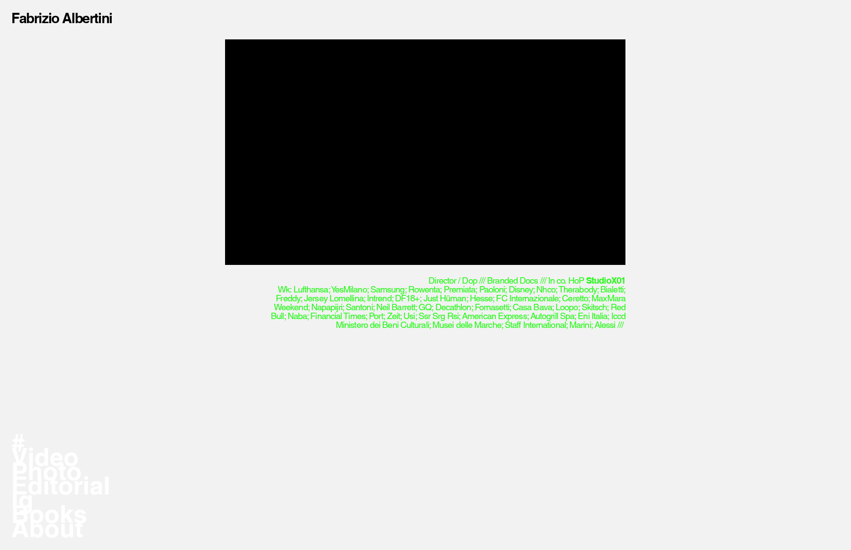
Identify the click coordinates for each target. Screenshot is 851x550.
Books (49, 514)
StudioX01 (605, 280)
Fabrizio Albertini (61, 18)
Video (45, 457)
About (47, 528)
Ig (22, 499)
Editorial (60, 485)
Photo (46, 471)
